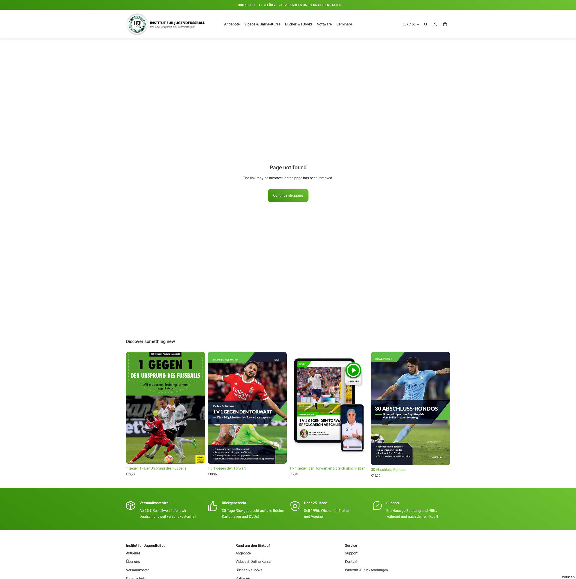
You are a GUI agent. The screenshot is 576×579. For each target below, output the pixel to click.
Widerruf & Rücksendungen (366, 570)
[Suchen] (426, 24)
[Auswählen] (198, 457)
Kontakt (351, 561)
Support (351, 553)
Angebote (243, 553)
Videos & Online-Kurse (253, 561)
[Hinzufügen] (361, 457)
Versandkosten (138, 570)
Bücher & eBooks (249, 570)
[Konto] (435, 24)
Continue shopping (288, 195)
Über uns (133, 561)
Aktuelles (133, 553)
